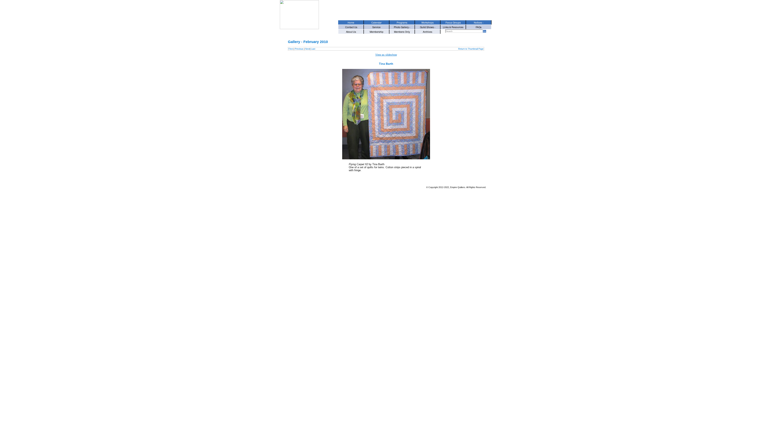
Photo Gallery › (402, 27)
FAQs (478, 27)
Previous (299, 49)
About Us (351, 31)
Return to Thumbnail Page (471, 49)
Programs (402, 22)
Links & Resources (453, 27)
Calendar (376, 22)
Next (307, 49)
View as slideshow (386, 54)
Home (351, 22)
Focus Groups (453, 22)
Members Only (402, 31)
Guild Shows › (427, 27)
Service (376, 27)
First (290, 49)
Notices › (479, 22)
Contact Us (351, 27)
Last (313, 49)
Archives (427, 31)
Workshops (427, 22)
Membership (376, 31)
